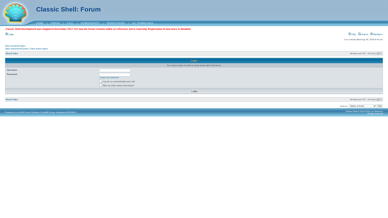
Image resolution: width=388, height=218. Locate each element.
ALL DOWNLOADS (142, 23)
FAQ (353, 34)
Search (364, 34)
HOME (39, 23)
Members (378, 34)
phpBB (19, 112)
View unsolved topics (15, 46)
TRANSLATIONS (115, 23)
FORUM (55, 23)
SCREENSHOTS (90, 23)
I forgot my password (109, 77)
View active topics (39, 48)
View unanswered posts (16, 48)
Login (11, 34)
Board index (12, 53)
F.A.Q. (70, 23)
